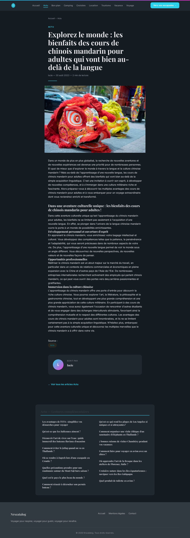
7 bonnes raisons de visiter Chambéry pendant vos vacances (123, 443)
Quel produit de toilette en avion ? (116, 480)
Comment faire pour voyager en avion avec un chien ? (123, 453)
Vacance (118, 5)
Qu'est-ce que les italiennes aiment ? (61, 431)
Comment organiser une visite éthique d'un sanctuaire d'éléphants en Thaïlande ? (121, 433)
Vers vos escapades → (164, 5)
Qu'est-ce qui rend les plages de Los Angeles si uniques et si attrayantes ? (123, 423)
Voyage (130, 5)
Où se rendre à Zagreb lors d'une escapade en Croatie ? (66, 459)
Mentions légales (117, 513)
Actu (45, 5)
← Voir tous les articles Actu (63, 384)
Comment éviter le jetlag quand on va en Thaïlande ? (63, 450)
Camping (68, 5)
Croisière (81, 5)
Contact (132, 513)
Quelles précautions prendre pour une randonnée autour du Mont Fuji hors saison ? (65, 469)
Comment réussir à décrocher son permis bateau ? (64, 486)
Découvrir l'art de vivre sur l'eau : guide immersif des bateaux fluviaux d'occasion (63, 440)
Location (93, 5)
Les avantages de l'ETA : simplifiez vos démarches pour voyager (62, 423)
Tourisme (106, 5)
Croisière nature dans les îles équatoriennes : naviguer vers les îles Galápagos (122, 472)
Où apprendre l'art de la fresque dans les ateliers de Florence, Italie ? (120, 463)
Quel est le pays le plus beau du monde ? (63, 477)
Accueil (36, 5)
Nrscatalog (18, 514)
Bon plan (56, 5)
